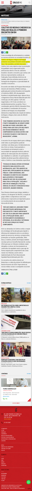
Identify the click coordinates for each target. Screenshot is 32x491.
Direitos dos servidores (7, 447)
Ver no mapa (7, 419)
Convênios (4, 433)
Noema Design (29, 488)
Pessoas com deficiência (7, 437)
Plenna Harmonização (9, 389)
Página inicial (4, 19)
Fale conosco (28, 482)
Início (2, 445)
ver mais (29, 283)
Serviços (3, 432)
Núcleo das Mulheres (6, 435)
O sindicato (4, 428)
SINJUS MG (16, 2)
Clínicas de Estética (7, 390)
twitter (3, 478)
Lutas (2, 430)
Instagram (4, 473)
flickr (2, 480)
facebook (3, 475)
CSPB (2, 458)
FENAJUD (3, 463)
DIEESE (2, 462)
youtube (3, 477)
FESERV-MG (3, 465)
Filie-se (3, 450)
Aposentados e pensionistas (8, 439)
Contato (3, 440)
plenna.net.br (6, 396)
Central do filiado (6, 448)
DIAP (2, 460)
